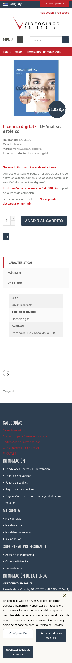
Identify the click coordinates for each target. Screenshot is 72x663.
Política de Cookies (51, 625)
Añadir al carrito (44, 221)
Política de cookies (16, 482)
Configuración (18, 633)
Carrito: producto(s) (56, 4)
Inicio (5, 52)
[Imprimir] (6, 236)
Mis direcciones (14, 525)
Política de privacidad (18, 476)
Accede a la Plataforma (19, 554)
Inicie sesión (46, 12)
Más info (14, 273)
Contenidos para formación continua (25, 436)
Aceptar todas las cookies (51, 635)
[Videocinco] (36, 23)
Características (21, 263)
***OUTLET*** (11, 453)
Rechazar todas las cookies (18, 652)
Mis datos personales (18, 532)
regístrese (63, 12)
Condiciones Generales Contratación (27, 469)
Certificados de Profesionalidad (22, 442)
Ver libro (15, 283)
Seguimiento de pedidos (19, 489)
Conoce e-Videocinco (17, 561)
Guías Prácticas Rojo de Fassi (21, 448)
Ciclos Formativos (14, 430)
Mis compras (13, 518)
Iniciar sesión (13, 539)
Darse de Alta (13, 568)
